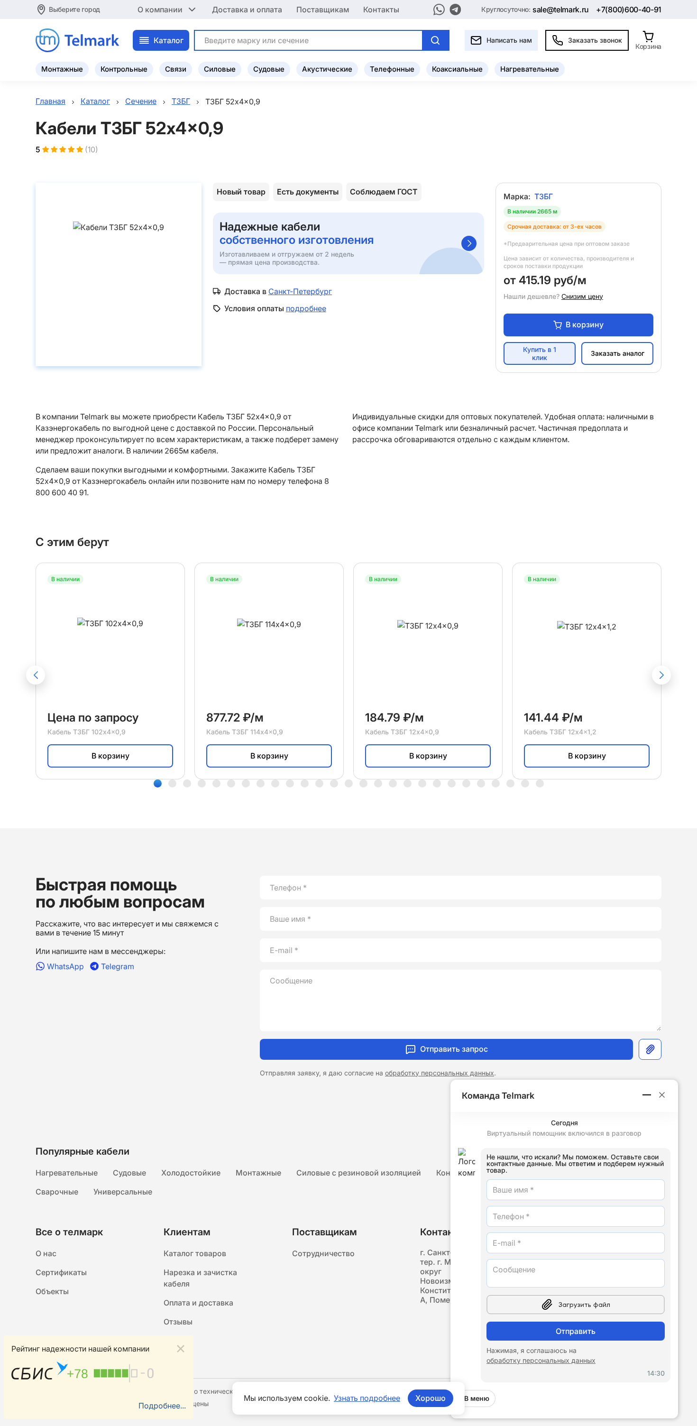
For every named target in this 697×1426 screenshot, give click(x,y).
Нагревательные (529, 69)
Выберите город (74, 9)
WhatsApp (65, 966)
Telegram (117, 966)
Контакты (381, 9)
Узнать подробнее (367, 1398)
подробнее (306, 308)
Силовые (220, 69)
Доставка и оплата (247, 9)
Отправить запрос (454, 1049)
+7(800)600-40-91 (628, 9)
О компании (160, 9)
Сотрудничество (323, 1253)
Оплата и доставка (198, 1302)
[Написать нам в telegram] (455, 9)
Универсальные (122, 1191)
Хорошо (430, 1398)
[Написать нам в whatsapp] (439, 9)
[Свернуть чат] (647, 1095)
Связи (175, 69)
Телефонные (392, 69)
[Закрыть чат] (662, 1095)
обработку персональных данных (439, 1073)
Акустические (327, 69)
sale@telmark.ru (560, 9)
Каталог (168, 40)
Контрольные (124, 69)
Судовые (268, 69)
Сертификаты (61, 1272)
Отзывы (178, 1321)
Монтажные (62, 69)
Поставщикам (322, 9)
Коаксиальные (457, 69)
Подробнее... (162, 1405)
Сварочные (57, 1191)
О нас (46, 1253)
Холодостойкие (190, 1172)
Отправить (576, 1331)
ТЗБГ (543, 196)
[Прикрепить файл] (650, 1049)
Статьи (177, 1340)
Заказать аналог (617, 353)
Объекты (52, 1291)
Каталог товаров (195, 1253)
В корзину (585, 324)
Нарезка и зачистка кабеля (200, 1278)
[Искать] (435, 40)
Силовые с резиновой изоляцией (358, 1172)
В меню (476, 1398)
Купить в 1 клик (539, 353)
